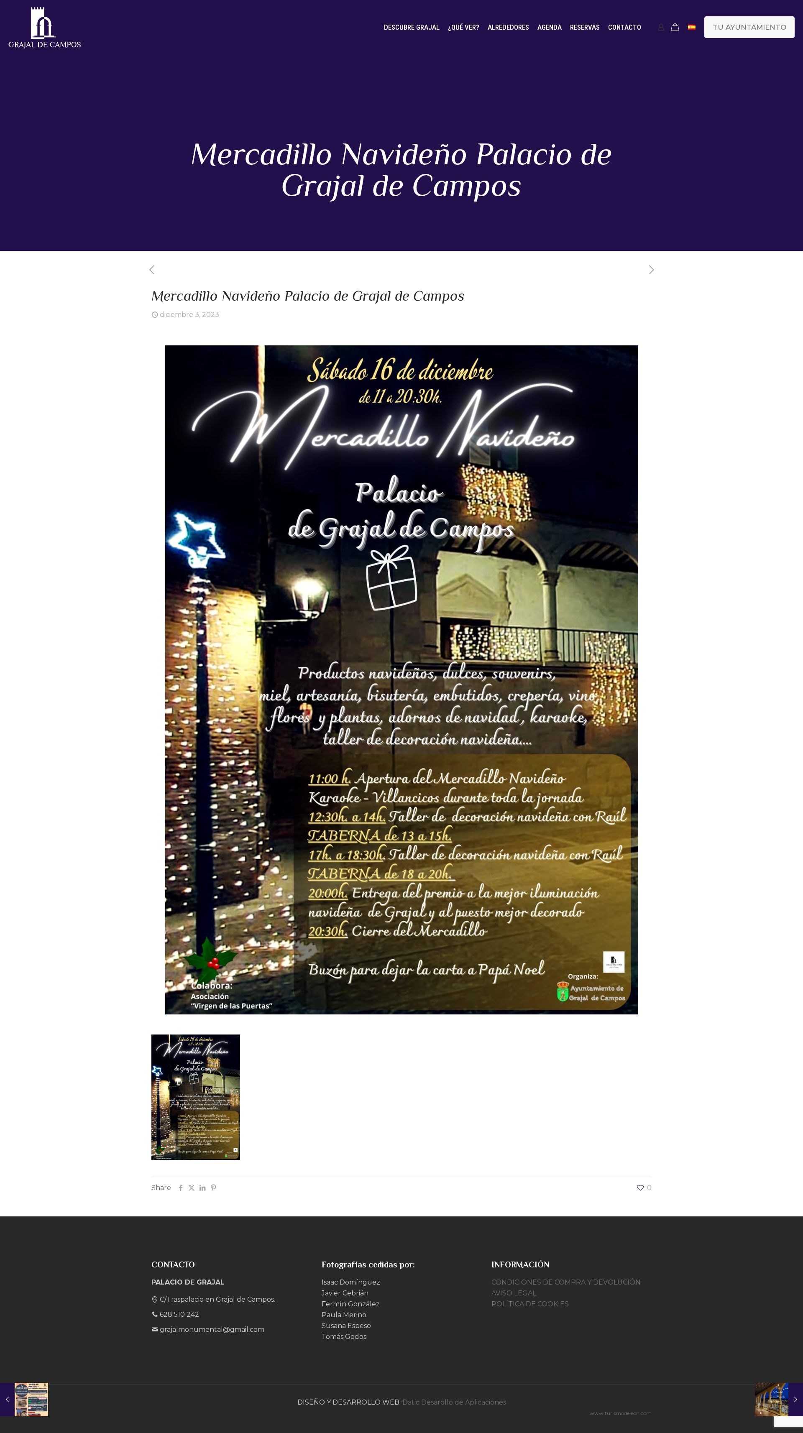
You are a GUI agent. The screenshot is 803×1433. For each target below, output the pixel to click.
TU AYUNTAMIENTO (749, 27)
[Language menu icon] (691, 27)
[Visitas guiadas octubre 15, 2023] (24, 1399)
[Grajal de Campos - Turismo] (44, 27)
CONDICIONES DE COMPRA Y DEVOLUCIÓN (566, 1282)
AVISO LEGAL (513, 1293)
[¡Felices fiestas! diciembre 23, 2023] (779, 1399)
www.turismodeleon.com (621, 1413)
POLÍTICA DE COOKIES (530, 1304)
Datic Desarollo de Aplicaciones (454, 1402)
